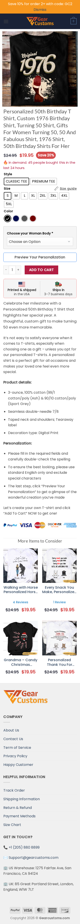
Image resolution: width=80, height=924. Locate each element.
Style (8, 174)
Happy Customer (18, 764)
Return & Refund (17, 807)
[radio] (16, 181)
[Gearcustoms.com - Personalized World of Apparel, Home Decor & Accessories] (40, 21)
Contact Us (13, 738)
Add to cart (41, 269)
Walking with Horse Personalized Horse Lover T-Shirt (21, 590)
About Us (11, 730)
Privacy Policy (15, 756)
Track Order (14, 790)
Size (7, 188)
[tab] (40, 233)
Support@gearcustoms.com (33, 857)
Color (8, 211)
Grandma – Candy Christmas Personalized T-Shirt (20, 662)
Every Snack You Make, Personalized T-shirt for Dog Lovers (59, 590)
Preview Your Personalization (40, 257)
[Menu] (6, 21)
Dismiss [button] (40, 9)
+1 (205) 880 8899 (24, 847)
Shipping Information (21, 799)
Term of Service (17, 747)
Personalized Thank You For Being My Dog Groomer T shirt (59, 662)
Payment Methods (19, 816)
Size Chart (12, 824)
